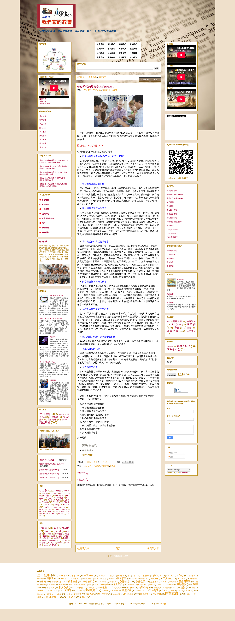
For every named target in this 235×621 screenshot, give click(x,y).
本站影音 (131, 585)
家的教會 (100, 53)
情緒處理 (173, 582)
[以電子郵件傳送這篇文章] (123, 462)
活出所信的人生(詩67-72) (49, 478)
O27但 (41, 509)
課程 (59, 594)
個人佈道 (192, 576)
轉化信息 (90, 594)
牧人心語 (63, 587)
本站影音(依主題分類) (175, 195)
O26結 (63, 507)
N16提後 (66, 538)
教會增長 (52, 585)
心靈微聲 (45, 200)
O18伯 (45, 502)
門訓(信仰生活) (172, 233)
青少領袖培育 (172, 210)
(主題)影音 (92, 77)
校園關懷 (42, 143)
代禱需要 (42, 101)
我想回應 (42, 99)
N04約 (48, 531)
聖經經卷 (105, 591)
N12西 (60, 536)
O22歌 (57, 505)
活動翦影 (42, 136)
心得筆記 (124, 581)
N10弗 (44, 536)
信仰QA (157, 575)
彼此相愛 (112, 582)
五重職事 (102, 576)
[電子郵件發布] (118, 462)
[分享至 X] (128, 462)
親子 (172, 591)
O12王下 (49, 498)
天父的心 (167, 578)
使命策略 (100, 44)
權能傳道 (161, 585)
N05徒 (114, 90)
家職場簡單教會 (48, 218)
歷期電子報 (171, 254)
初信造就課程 (172, 251)
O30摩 (64, 509)
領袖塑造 (71, 597)
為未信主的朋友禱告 (47, 362)
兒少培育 (100, 57)
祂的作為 (143, 587)
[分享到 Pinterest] (132, 462)
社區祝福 (130, 588)
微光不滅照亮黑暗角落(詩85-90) (51, 464)
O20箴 (67, 502)
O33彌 (49, 511)
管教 (193, 588)
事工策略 (42, 120)
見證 (165, 591)
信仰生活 (133, 57)
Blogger (164, 604)
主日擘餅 (45, 209)
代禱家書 (62, 414)
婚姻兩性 (194, 578)
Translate (184, 473)
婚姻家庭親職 (172, 214)
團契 (112, 579)
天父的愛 (181, 578)
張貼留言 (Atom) (121, 556)
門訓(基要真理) (172, 229)
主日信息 (88, 90)
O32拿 (41, 511)
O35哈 (63, 511)
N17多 (44, 540)
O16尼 (58, 500)
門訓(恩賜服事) (172, 237)
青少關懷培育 (53, 597)
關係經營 (144, 594)
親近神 (180, 591)
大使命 (134, 579)
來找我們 (170, 266)
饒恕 (84, 597)
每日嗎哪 (170, 202)
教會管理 (82, 585)
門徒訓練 (97, 90)
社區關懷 (133, 53)
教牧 (90, 585)
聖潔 (189, 328)
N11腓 (53, 536)
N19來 (53, 540)
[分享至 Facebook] (130, 462)
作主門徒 (43, 241)
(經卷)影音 (81, 77)
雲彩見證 (122, 53)
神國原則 (156, 588)
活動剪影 (170, 258)
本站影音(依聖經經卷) (175, 198)
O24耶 (46, 507)
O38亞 (53, 514)
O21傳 (47, 505)
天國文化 (154, 578)
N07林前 (47, 534)
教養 (96, 585)
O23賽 (66, 505)
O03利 (58, 491)
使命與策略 (181, 279)
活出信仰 (170, 585)
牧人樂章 (100, 49)
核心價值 (141, 584)
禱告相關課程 (172, 218)
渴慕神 (191, 324)
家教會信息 (89, 445)
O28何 (49, 509)
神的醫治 (45, 228)
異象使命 (42, 116)
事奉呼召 (63, 576)
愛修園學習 (185, 581)
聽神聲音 (191, 331)
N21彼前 (42, 543)
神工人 (175, 588)
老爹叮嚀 (52, 419)
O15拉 (49, 500)
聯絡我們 (122, 44)
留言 (172, 457)
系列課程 (111, 49)
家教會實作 (183, 346)
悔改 (164, 582)
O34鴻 (56, 511)
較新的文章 (83, 548)
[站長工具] (181, 392)
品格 (96, 578)
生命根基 (102, 587)
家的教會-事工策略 (57, 296)
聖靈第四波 (142, 591)
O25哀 (55, 507)
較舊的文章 (153, 548)
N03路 (66, 527)
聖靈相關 (172, 330)
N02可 (56, 528)
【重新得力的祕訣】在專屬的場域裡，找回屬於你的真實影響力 (54, 185)
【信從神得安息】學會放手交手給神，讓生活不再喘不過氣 (54, 167)
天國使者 (143, 579)
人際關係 (111, 576)
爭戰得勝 (50, 588)
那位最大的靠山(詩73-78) (49, 474)
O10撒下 (59, 496)
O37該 (45, 514)
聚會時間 (170, 262)
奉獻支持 (102, 77)
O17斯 (67, 500)
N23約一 (51, 543)
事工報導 (42, 124)
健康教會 (40, 579)
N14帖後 (47, 538)
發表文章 (173, 453)
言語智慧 (190, 590)
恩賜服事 (177, 321)
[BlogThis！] (125, 462)
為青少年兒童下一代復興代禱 (50, 318)
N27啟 (53, 545)
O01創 (43, 490)
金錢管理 (116, 594)
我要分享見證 (44, 103)
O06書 (53, 493)
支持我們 (133, 44)
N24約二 (60, 543)
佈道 (129, 576)
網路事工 (41, 590)
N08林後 (58, 534)
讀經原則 (78, 594)
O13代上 (60, 498)
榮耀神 (152, 585)
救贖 (44, 585)
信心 (43, 223)
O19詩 (56, 502)
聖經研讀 (106, 90)
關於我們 (111, 44)
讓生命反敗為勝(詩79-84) (49, 470)
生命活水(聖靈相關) (174, 222)
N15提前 (57, 538)
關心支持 (42, 128)
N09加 (67, 534)
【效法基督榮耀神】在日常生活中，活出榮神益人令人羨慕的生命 (54, 161)
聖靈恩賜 (115, 591)
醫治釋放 (103, 594)
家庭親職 (111, 53)
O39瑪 (60, 514)
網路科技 (54, 590)
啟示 (168, 321)
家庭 (43, 581)
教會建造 (62, 585)
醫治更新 (170, 226)
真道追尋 (118, 588)
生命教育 (79, 588)
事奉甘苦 (76, 576)
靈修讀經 (133, 49)
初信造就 (64, 578)
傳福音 (50, 578)
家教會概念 (173, 349)
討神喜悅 (40, 594)
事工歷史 (42, 132)
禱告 (176, 327)
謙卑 (68, 594)
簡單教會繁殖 (172, 191)
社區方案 (42, 140)
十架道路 (77, 578)
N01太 (43, 527)
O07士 (61, 493)
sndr (149, 604)
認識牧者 (64, 419)
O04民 (67, 491)
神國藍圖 (166, 588)
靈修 (189, 594)
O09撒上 (47, 495)
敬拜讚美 (45, 204)
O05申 (45, 493)
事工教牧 (45, 232)
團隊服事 (121, 578)
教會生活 (72, 585)
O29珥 (57, 509)
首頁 (118, 548)
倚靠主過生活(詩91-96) (48, 460)
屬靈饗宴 (122, 49)
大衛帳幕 (111, 57)
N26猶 (46, 545)
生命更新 (90, 588)
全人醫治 (122, 57)
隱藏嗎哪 (44, 422)
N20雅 (64, 540)
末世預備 (176, 324)
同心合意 (88, 579)
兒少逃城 (42, 147)
